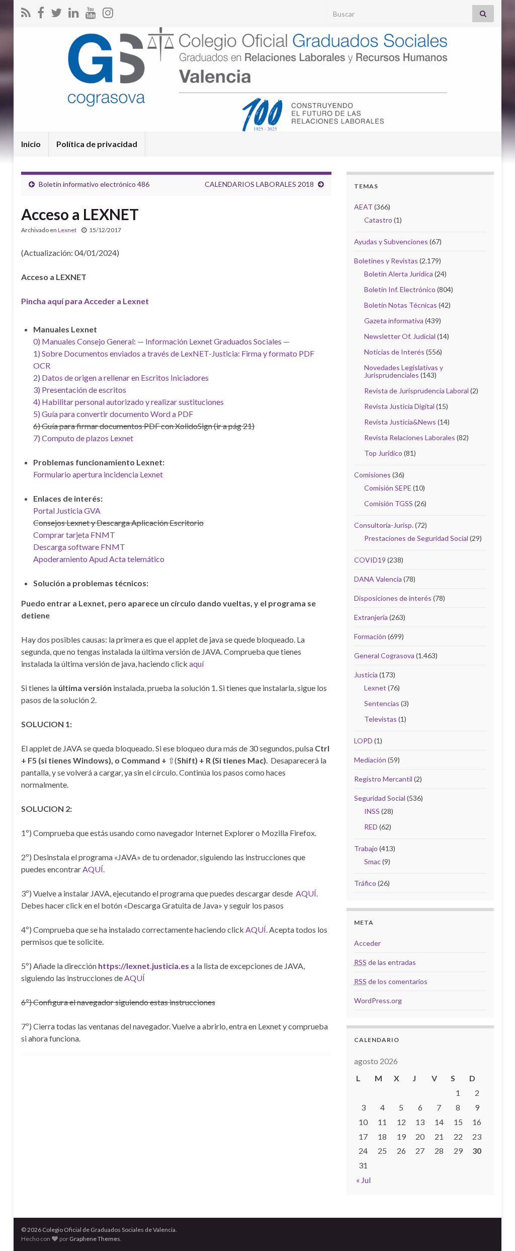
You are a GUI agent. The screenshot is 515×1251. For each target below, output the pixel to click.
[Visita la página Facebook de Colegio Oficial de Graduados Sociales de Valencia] (40, 11)
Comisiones (372, 474)
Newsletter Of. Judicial (400, 336)
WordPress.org (378, 1000)
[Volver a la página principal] (257, 79)
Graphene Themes (94, 1238)
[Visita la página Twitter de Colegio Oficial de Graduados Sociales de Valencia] (56, 11)
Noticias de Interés (394, 352)
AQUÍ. (93, 869)
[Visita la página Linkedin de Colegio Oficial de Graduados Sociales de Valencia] (73, 11)
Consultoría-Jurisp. (383, 525)
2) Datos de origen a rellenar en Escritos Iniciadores (121, 377)
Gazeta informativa (393, 320)
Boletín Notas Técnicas (400, 305)
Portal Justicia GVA (67, 510)
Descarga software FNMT (79, 546)
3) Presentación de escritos (79, 389)
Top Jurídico (383, 453)
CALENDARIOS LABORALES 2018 (259, 184)
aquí (196, 663)
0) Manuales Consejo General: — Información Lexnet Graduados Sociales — (161, 341)
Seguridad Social (379, 798)
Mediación (370, 759)
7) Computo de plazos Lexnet (83, 438)
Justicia (366, 674)
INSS (372, 811)
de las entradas (385, 962)
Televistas (380, 719)
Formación (370, 636)
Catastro (378, 220)
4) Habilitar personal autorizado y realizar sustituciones (128, 401)
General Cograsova (384, 655)
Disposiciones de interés (393, 598)
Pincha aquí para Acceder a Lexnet (85, 301)
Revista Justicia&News (400, 422)
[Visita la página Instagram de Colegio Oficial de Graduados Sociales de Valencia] (108, 11)
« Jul (363, 1180)
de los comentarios (390, 981)
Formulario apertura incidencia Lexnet (98, 474)
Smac (372, 861)
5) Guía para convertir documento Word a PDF (113, 414)
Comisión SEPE (387, 487)
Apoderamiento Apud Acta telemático (98, 559)
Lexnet (67, 230)
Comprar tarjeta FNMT (74, 534)
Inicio (31, 144)
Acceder (367, 943)
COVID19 (370, 559)
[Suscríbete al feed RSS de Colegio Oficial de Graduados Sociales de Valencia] (26, 11)
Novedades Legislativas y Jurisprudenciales (403, 371)
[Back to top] (492, 1228)
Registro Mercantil (383, 779)
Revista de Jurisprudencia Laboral (416, 390)
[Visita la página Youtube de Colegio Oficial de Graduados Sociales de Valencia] (90, 11)
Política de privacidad (96, 144)
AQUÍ (134, 978)
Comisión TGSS (388, 503)
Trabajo (366, 848)
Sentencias (381, 703)
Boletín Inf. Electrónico (400, 289)
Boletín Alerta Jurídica (398, 273)
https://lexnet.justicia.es (143, 965)
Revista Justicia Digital (399, 406)
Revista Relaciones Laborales (409, 437)
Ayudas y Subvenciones (391, 241)
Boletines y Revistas (386, 260)
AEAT (363, 206)
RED (371, 826)
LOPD (363, 740)
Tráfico (365, 883)
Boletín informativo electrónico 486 (94, 184)
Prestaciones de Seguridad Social (416, 538)
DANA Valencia (378, 579)
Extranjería (371, 617)
